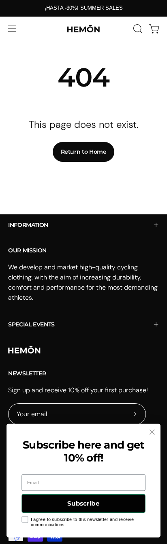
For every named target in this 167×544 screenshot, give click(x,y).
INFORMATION (28, 225)
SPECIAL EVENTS (31, 324)
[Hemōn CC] (83, 28)
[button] (137, 28)
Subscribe (83, 504)
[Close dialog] (152, 432)
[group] (83, 8)
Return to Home (84, 151)
